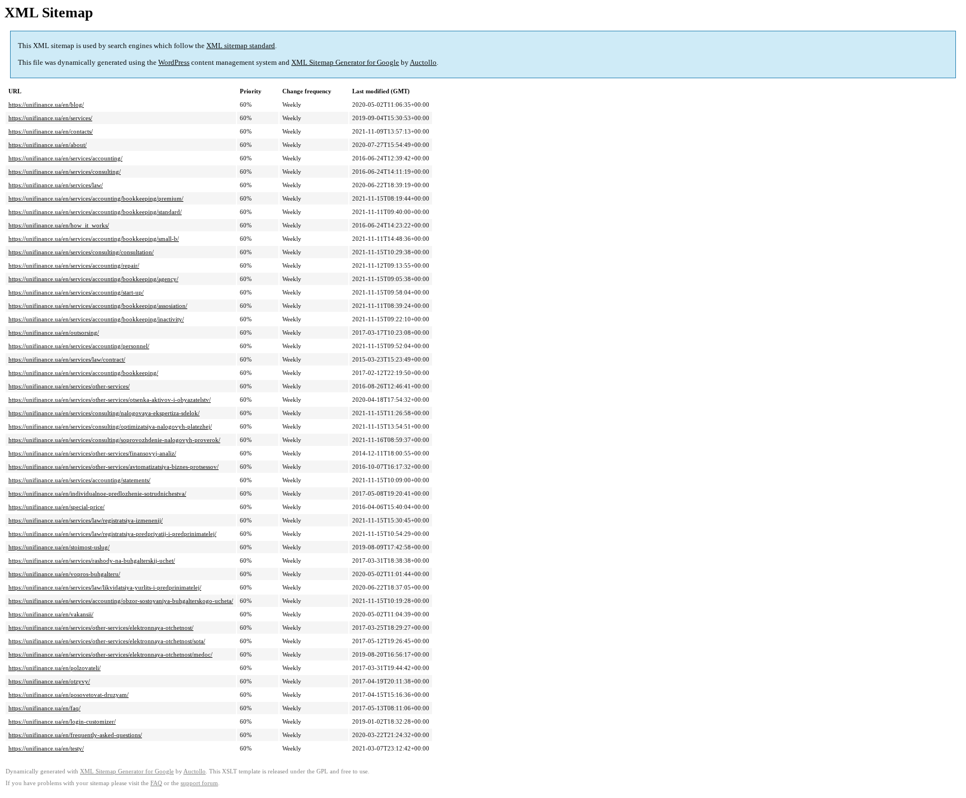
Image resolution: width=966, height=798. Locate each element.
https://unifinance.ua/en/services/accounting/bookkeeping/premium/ (95, 198)
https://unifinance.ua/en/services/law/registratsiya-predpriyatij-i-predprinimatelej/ (112, 533)
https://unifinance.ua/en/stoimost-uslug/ (59, 547)
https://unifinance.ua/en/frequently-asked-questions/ (75, 735)
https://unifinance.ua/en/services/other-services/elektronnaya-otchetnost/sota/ (106, 641)
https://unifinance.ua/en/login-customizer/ (62, 721)
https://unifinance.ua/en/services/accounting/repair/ (73, 265)
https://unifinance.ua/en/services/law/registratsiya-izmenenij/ (85, 520)
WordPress (174, 62)
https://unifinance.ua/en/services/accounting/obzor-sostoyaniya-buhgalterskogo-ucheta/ (120, 600)
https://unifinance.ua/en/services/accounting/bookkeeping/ (83, 372)
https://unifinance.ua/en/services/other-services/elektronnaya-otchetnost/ (100, 627)
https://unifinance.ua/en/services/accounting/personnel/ (78, 346)
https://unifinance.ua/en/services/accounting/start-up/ (76, 292)
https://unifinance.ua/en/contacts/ (50, 131)
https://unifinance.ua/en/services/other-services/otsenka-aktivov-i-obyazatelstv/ (109, 399)
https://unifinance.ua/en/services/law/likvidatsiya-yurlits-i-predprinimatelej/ (104, 587)
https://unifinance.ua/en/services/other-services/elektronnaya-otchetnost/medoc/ (110, 654)
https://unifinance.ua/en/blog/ (46, 104)
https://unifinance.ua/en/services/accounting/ (65, 158)
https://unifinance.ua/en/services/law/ (55, 185)
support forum (199, 783)
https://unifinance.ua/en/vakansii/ (50, 614)
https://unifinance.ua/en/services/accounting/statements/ (79, 480)
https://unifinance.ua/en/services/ (50, 118)
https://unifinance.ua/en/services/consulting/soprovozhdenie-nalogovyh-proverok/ (114, 439)
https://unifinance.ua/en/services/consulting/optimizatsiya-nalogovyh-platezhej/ (110, 426)
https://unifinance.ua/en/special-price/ (56, 507)
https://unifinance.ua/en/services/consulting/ (64, 171)
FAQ (156, 783)
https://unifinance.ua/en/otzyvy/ (49, 681)
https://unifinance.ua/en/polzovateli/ (54, 667)
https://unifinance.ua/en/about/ (47, 144)
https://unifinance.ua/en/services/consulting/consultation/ (81, 252)
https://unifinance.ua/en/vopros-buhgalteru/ (64, 574)
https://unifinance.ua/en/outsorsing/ (53, 332)
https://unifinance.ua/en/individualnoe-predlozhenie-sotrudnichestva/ (97, 493)
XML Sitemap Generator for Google (345, 62)
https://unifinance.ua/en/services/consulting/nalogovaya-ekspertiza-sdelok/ (104, 413)
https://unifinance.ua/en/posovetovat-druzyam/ (68, 694)
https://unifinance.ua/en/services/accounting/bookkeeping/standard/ (95, 211)
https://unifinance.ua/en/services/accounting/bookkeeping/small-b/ (93, 238)
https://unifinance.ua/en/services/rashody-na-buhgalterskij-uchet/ (91, 560)
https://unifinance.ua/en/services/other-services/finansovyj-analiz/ (92, 453)
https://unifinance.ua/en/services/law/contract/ (66, 359)
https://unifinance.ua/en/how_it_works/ (58, 225)
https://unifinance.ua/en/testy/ (46, 748)
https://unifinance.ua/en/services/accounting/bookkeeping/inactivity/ (96, 319)
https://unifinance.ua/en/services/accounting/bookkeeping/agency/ (93, 279)
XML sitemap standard (240, 45)
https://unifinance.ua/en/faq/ (44, 708)
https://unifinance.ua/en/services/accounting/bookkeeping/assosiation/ (97, 305)
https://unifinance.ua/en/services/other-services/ (69, 386)
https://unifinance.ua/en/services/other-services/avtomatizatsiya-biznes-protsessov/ (113, 466)
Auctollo (423, 62)
